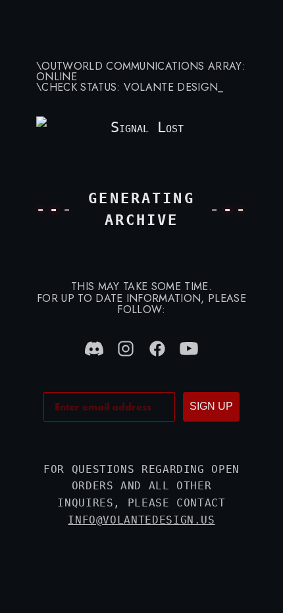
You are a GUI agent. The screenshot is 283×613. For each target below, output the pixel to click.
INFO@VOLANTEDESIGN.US (141, 520)
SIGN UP (211, 406)
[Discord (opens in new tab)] (94, 348)
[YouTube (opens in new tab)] (189, 348)
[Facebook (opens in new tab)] (157, 348)
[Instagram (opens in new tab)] (125, 348)
